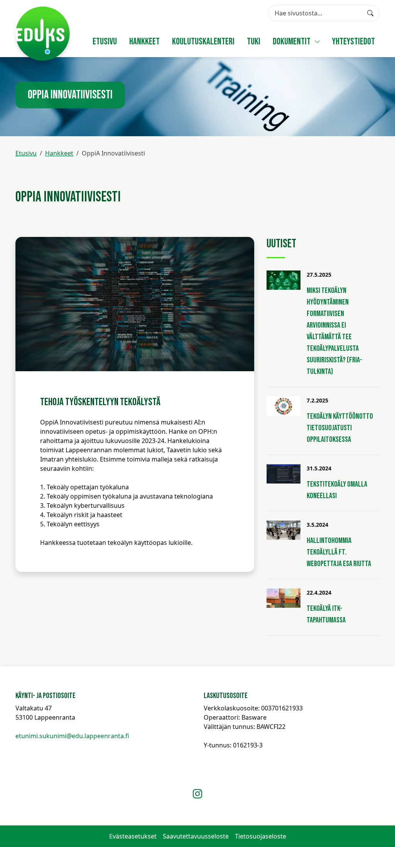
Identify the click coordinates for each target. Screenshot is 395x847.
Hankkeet (144, 41)
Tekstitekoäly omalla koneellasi (337, 490)
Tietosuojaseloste (260, 836)
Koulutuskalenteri (203, 41)
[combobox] (324, 13)
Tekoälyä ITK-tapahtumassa (326, 614)
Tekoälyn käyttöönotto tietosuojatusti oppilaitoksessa (340, 428)
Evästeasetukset (133, 836)
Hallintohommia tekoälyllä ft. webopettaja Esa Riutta (339, 552)
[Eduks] (42, 33)
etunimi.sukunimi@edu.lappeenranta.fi (72, 736)
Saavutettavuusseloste (196, 836)
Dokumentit (292, 41)
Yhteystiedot (353, 41)
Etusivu (105, 41)
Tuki (253, 41)
